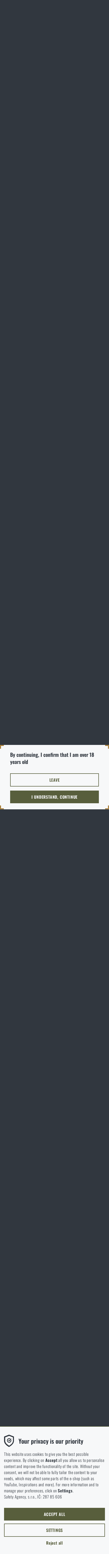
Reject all (54, 1543)
